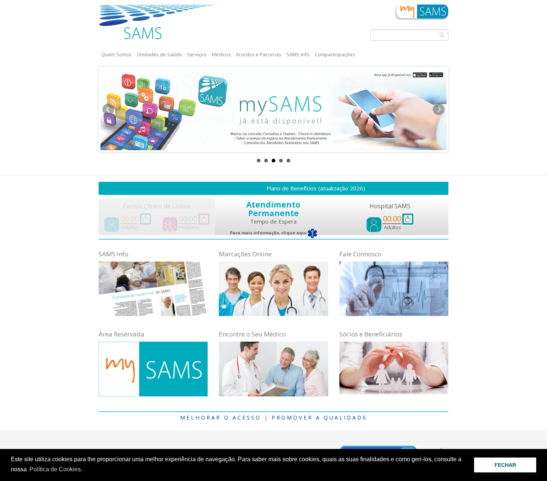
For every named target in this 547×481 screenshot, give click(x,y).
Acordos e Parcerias (258, 54)
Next (439, 109)
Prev (108, 109)
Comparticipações (335, 54)
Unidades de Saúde (159, 54)
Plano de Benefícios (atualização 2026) (300, 188)
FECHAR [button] (505, 465)
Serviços (197, 54)
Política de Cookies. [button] (55, 469)
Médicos (221, 54)
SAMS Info (298, 54)
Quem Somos (116, 54)
